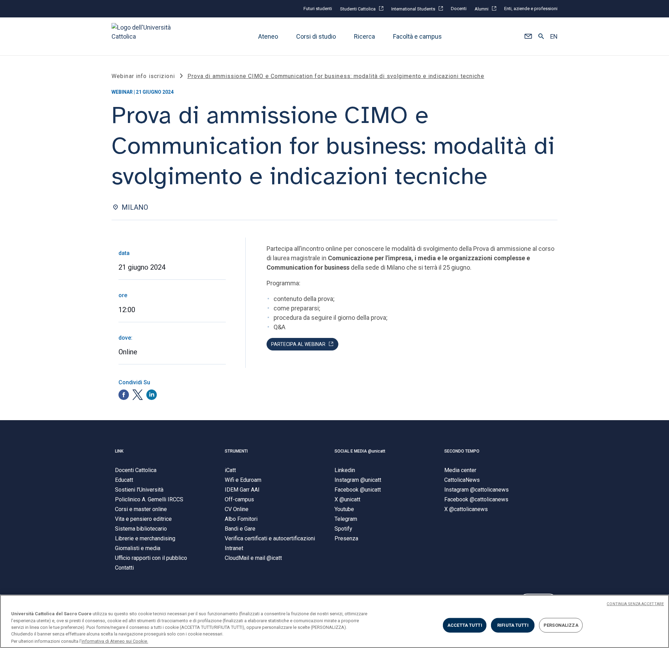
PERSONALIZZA (561, 625)
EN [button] (554, 36)
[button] (528, 36)
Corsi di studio (316, 36)
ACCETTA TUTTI (464, 625)
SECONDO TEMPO (461, 451)
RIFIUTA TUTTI (513, 625)
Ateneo (268, 36)
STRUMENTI (236, 451)
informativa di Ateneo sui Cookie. (115, 640)
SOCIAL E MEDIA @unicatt (359, 451)
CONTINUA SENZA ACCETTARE (635, 604)
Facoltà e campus (417, 36)
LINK (119, 451)
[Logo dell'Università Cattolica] (144, 36)
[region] (334, 621)
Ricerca (364, 36)
